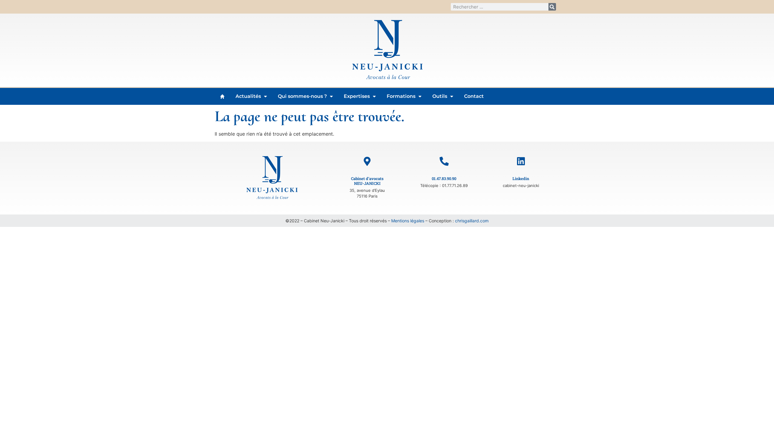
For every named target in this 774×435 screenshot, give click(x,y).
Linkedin (520, 178)
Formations (401, 96)
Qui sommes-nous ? (302, 96)
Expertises (357, 96)
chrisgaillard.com (472, 220)
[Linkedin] (520, 161)
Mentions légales (407, 220)
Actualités (248, 96)
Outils (439, 96)
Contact (474, 96)
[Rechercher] (552, 7)
